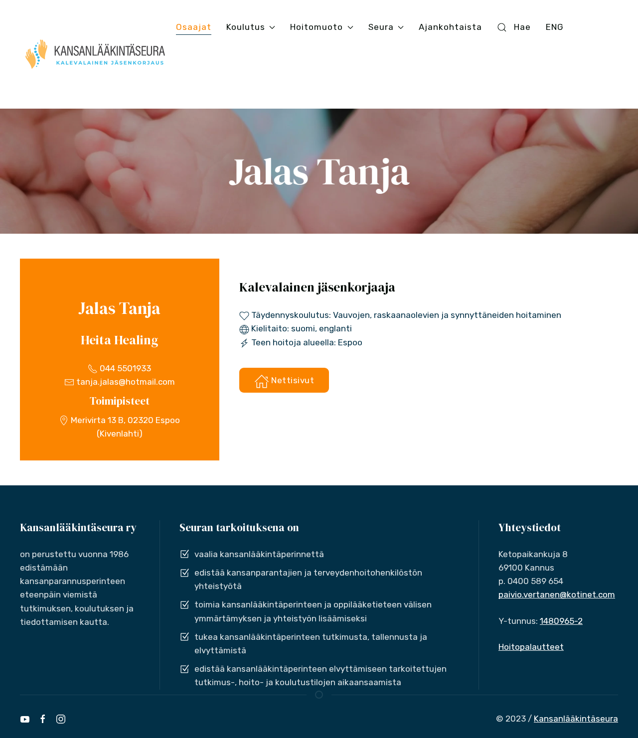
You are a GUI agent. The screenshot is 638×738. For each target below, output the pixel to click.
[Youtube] (25, 719)
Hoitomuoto (316, 27)
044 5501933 (124, 368)
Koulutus (245, 27)
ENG (555, 27)
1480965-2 (561, 621)
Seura (381, 27)
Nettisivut (292, 380)
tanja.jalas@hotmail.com (124, 382)
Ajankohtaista (450, 27)
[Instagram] (61, 719)
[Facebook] (43, 719)
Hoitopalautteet (531, 647)
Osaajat (193, 27)
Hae (522, 27)
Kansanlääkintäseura (576, 719)
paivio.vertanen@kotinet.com (556, 594)
